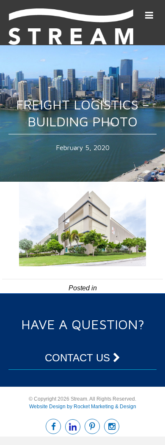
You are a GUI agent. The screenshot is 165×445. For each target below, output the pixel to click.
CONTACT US (79, 357)
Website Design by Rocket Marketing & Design (82, 407)
